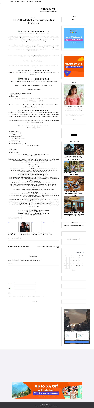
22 (68, 265)
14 (65, 263)
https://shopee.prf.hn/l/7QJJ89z (33, 211)
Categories (38, 1)
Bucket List (30, 1)
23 (70, 265)
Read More (74, 120)
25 (76, 265)
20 (82, 263)
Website (10, 293)
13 (82, 260)
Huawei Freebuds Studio (16, 238)
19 (79, 263)
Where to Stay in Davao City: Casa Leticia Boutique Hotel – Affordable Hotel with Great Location (74, 214)
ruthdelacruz (48, 8)
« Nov (72, 270)
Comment (10, 263)
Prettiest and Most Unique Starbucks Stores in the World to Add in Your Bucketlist (74, 157)
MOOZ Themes (43, 405)
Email (9, 288)
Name (9, 283)
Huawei (10, 238)
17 (73, 263)
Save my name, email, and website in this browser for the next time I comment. (27, 296)
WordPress (55, 405)
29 (68, 268)
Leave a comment (54, 238)
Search (73, 131)
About (11, 1)
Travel (23, 1)
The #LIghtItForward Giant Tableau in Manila (18, 246)
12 (79, 260)
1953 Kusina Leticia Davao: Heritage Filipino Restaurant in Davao (74, 193)
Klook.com (66, 225)
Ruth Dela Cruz (37, 25)
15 (68, 263)
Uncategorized (33, 17)
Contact (17, 1)
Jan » (75, 270)
